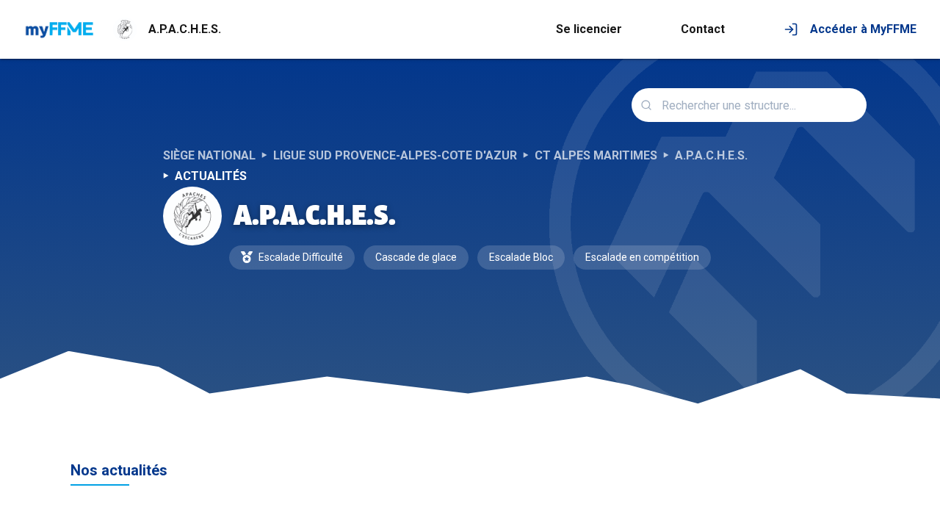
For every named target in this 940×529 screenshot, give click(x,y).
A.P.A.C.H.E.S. (711, 155)
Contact (703, 29)
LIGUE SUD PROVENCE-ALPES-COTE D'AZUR (395, 155)
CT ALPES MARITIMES (596, 155)
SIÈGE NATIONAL (209, 155)
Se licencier (589, 29)
